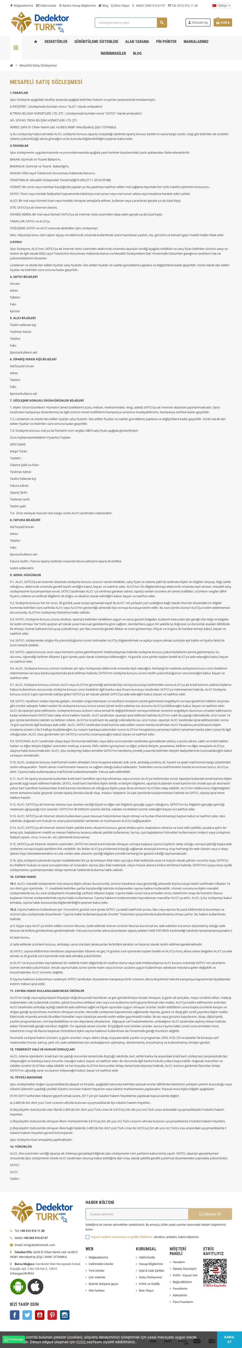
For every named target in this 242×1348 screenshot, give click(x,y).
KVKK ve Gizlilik (149, 1284)
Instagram (64, 1315)
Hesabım (179, 1262)
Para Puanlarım (183, 1302)
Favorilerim (180, 1288)
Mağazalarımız (21, 5)
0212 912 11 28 (187, 5)
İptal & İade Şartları (151, 1270)
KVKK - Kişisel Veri (185, 1275)
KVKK (81, 1342)
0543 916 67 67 (155, 5)
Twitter (27, 1315)
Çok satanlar (97, 1277)
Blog (105, 5)
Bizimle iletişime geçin (103, 1284)
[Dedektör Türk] (43, 22)
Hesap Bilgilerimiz (151, 1264)
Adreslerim (180, 1295)
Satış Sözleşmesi (150, 1277)
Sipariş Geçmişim (184, 1268)
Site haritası (96, 1290)
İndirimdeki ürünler (101, 1264)
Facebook (14, 1315)
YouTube (39, 1315)
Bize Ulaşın (122, 5)
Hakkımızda (47, 5)
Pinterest (52, 1315)
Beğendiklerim (182, 1282)
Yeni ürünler (96, 1270)
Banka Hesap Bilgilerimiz (77, 5)
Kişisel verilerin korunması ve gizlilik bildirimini (122, 1237)
